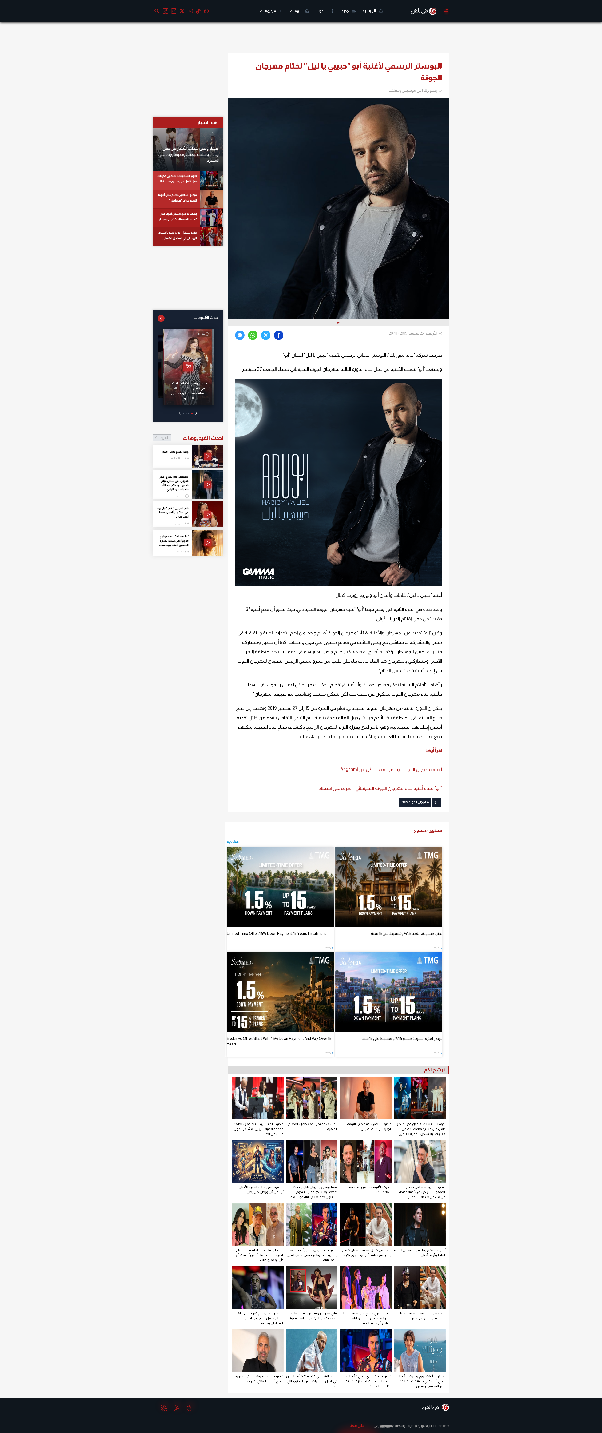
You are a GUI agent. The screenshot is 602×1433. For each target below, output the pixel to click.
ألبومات (296, 11)
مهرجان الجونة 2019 (415, 802)
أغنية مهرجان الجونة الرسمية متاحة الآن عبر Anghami (391, 769)
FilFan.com (441, 1426)
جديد (345, 11)
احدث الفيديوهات (191, 438)
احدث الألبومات (206, 317)
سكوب (322, 11)
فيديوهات (268, 11)
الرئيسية (370, 11)
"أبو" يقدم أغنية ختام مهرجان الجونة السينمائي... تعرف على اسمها (380, 788)
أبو (437, 802)
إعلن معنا (357, 1426)
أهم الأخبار (208, 122)
